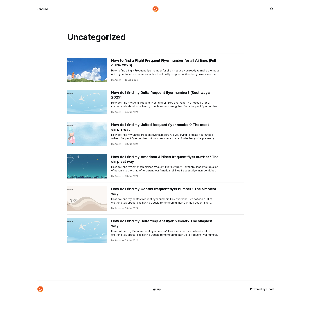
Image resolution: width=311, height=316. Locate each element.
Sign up (156, 289)
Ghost (270, 289)
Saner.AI (42, 9)
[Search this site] (272, 9)
